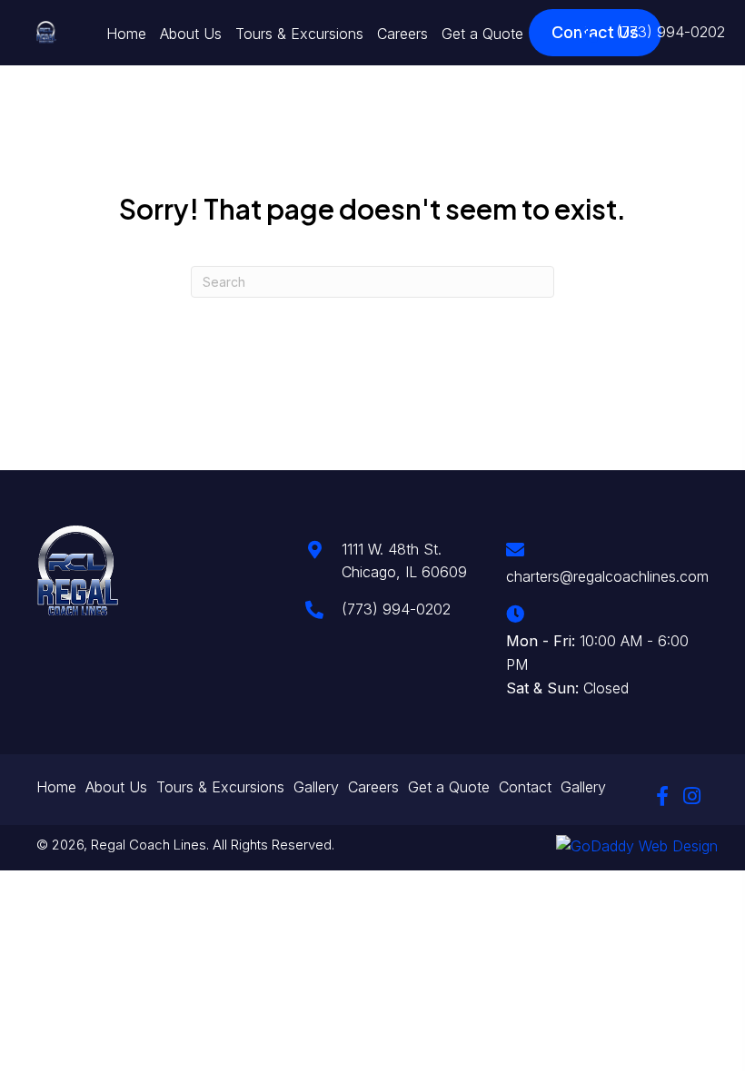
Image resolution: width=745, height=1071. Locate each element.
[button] (662, 796)
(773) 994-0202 (670, 32)
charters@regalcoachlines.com (607, 576)
